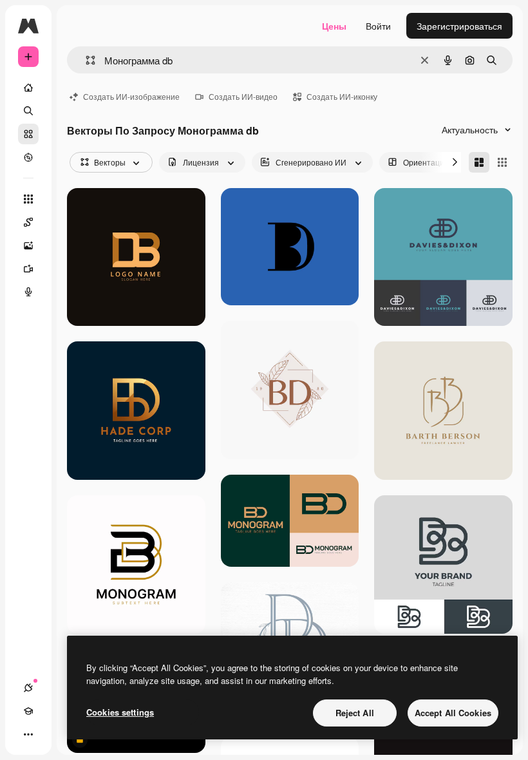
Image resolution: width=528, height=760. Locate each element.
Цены (334, 25)
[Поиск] (28, 110)
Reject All (354, 713)
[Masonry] (479, 162)
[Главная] (28, 87)
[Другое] (28, 734)
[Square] (502, 162)
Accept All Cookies (453, 713)
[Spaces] (28, 222)
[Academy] (28, 711)
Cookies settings (120, 712)
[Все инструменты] (28, 199)
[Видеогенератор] (28, 268)
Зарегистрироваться (459, 25)
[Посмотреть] (28, 157)
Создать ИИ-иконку (341, 96)
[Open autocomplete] (85, 60)
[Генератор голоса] (28, 291)
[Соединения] (28, 688)
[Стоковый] (28, 134)
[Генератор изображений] (28, 245)
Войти (378, 25)
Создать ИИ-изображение (131, 96)
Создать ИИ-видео (243, 96)
